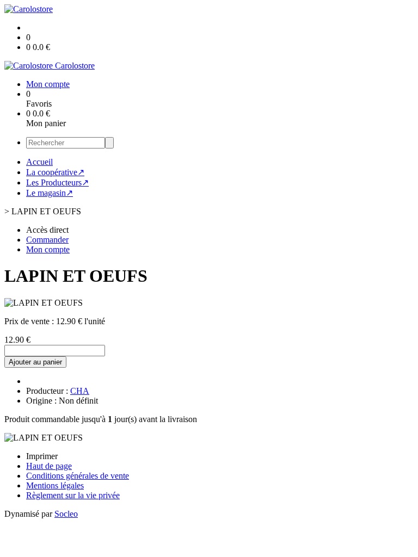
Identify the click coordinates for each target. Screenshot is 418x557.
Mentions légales (55, 485)
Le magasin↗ (49, 192)
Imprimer (42, 456)
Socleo (66, 513)
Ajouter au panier (35, 362)
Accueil (39, 161)
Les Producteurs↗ (57, 182)
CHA (79, 390)
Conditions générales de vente (77, 475)
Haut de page (49, 466)
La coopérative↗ (55, 172)
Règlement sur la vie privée (73, 495)
